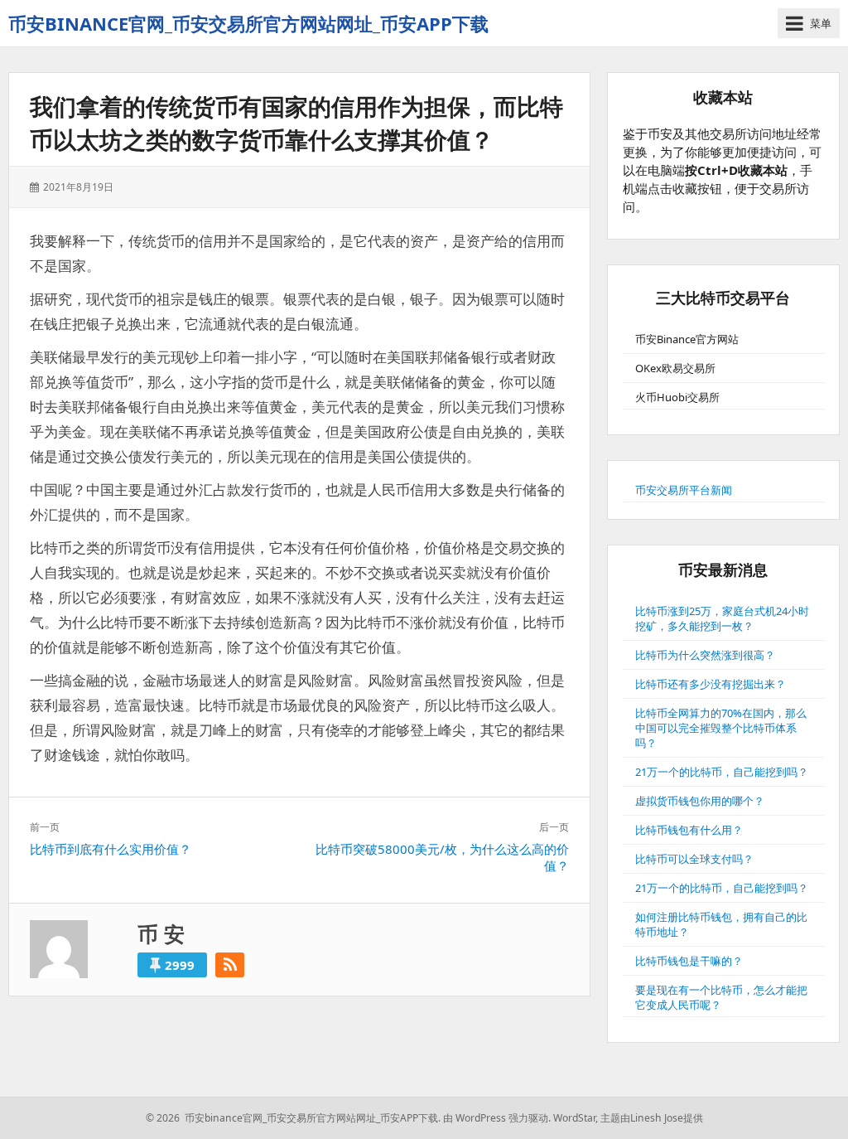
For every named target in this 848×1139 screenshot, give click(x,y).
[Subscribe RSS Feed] (229, 964)
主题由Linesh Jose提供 (651, 1118)
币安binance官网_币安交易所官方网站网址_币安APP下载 (248, 23)
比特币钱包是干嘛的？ (689, 960)
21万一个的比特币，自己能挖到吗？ (721, 771)
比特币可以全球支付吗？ (694, 858)
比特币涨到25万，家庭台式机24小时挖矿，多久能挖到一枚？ (722, 618)
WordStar (574, 1118)
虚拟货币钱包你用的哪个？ (699, 800)
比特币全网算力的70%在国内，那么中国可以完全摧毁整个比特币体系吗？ (721, 727)
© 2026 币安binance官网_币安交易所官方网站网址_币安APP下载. (293, 1118)
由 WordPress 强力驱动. (497, 1118)
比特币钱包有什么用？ (689, 829)
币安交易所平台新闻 (683, 489)
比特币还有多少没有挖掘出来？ (710, 683)
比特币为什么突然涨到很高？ (705, 654)
